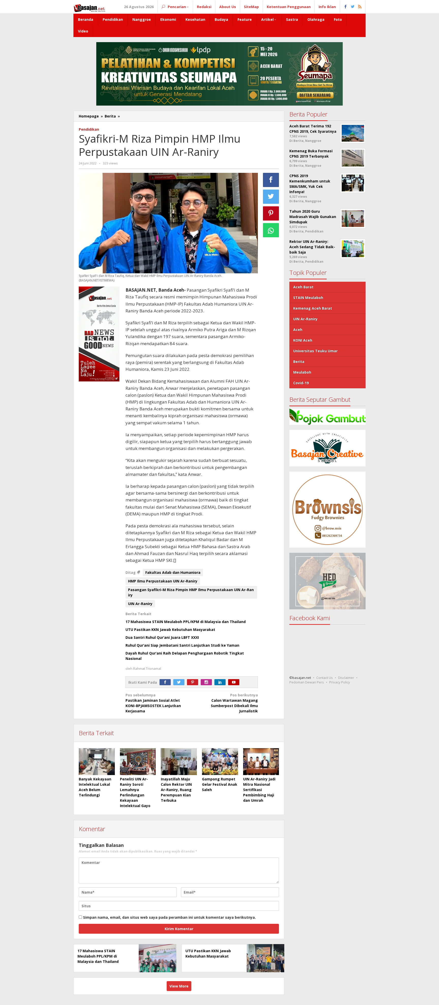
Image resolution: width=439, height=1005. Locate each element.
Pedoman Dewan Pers (306, 682)
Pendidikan (89, 129)
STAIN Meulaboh (308, 297)
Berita (298, 361)
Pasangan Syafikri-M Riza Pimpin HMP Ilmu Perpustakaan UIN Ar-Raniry (191, 592)
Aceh (297, 329)
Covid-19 (301, 382)
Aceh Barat (303, 286)
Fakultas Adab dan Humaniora (172, 572)
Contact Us (324, 677)
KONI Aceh (302, 340)
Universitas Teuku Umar (315, 350)
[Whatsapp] (271, 230)
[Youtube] (235, 682)
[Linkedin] (221, 682)
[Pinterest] (194, 682)
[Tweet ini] (271, 197)
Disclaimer (346, 677)
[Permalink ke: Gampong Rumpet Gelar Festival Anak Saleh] (220, 761)
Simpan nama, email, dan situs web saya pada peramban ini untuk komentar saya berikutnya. (169, 917)
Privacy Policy (339, 682)
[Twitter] (180, 682)
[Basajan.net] (89, 7)
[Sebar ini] (271, 180)
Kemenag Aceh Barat (312, 308)
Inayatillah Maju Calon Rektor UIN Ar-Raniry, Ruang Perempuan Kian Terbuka (176, 790)
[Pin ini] (271, 213)
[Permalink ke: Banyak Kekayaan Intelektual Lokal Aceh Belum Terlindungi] (97, 761)
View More (179, 986)
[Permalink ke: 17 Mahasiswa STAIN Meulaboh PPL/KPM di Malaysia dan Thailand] (156, 957)
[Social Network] (353, 7)
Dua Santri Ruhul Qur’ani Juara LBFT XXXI (162, 637)
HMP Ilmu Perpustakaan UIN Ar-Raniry (162, 581)
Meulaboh (302, 372)
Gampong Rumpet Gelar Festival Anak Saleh (219, 784)
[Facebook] (166, 682)
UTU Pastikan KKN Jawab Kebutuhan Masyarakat (170, 629)
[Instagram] (207, 682)
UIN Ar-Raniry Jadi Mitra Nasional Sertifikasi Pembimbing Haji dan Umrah (259, 790)
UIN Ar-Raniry (140, 603)
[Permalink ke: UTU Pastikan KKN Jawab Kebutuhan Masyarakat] (264, 957)
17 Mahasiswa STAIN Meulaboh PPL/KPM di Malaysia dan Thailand (186, 621)
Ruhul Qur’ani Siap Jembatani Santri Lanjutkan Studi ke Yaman (182, 645)
